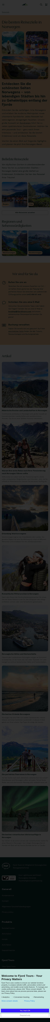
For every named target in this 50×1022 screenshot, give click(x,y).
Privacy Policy (29, 1001)
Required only (25, 1015)
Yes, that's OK (25, 1011)
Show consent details (10, 1001)
